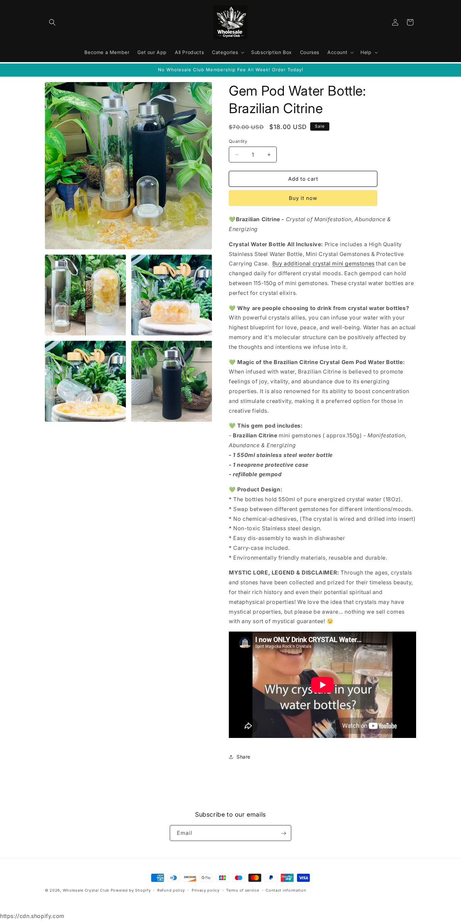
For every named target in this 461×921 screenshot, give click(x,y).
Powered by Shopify (131, 890)
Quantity (238, 141)
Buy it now (303, 198)
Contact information (286, 890)
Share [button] (243, 757)
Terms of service (242, 890)
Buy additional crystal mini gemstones (323, 263)
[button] (52, 22)
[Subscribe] (283, 833)
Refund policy (171, 890)
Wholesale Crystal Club (86, 890)
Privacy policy (206, 890)
